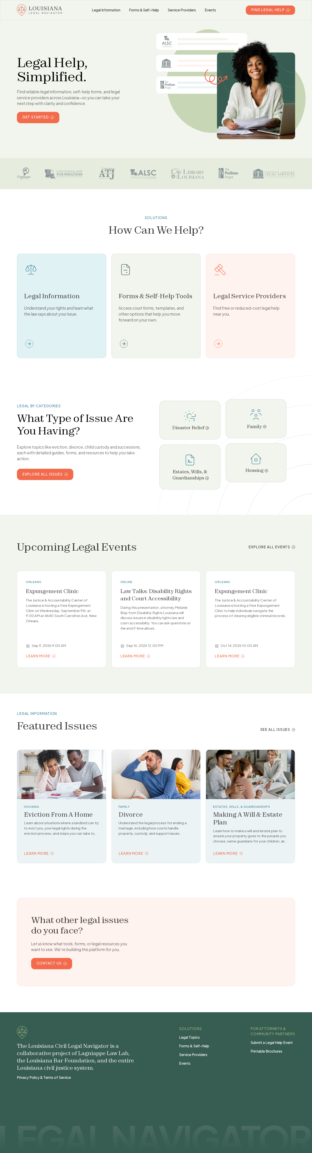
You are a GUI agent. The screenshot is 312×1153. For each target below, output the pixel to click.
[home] (39, 10)
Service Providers (182, 10)
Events (210, 10)
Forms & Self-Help (144, 10)
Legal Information (106, 10)
